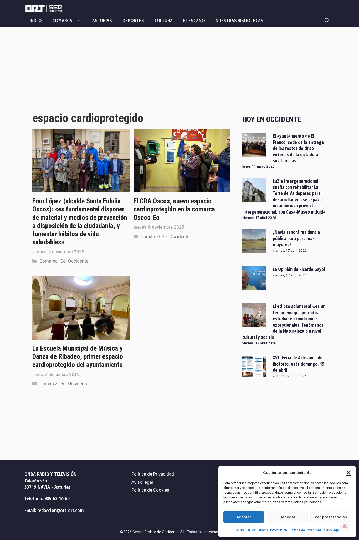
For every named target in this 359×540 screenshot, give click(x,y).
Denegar (287, 517)
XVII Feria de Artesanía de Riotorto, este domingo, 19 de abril (298, 363)
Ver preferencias (331, 517)
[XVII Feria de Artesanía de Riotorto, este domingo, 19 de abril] (254, 374)
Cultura (164, 20)
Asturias (102, 20)
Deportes (133, 20)
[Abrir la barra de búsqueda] (327, 20)
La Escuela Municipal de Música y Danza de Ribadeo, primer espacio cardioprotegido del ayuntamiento (77, 356)
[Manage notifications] (345, 526)
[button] (348, 472)
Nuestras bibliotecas (239, 20)
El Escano (194, 20)
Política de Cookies (150, 490)
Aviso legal (332, 530)
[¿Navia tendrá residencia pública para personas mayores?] (254, 249)
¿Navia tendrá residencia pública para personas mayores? (296, 238)
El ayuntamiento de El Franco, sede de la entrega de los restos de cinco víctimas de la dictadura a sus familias (298, 148)
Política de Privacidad (305, 530)
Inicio (36, 20)
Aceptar (243, 517)
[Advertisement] (131, 74)
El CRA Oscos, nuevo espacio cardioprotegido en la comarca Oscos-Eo (174, 209)
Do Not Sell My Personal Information (261, 530)
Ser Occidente (74, 261)
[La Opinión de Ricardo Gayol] (254, 286)
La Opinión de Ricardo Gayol (299, 269)
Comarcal (63, 20)
